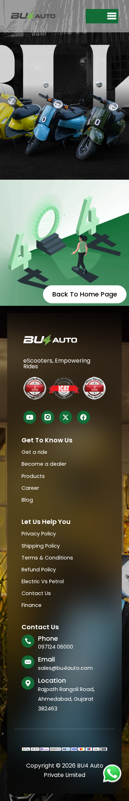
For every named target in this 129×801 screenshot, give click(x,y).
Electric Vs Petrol (43, 581)
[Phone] (28, 641)
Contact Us (36, 593)
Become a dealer (44, 464)
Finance (32, 605)
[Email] (28, 661)
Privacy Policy (39, 533)
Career (30, 488)
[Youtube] (29, 417)
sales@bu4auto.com (65, 668)
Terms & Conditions (47, 557)
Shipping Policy (41, 545)
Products (33, 476)
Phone (48, 638)
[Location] (28, 683)
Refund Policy (39, 569)
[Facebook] (83, 417)
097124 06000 (55, 646)
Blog (27, 499)
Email (46, 659)
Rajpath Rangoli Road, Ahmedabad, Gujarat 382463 (66, 699)
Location (52, 680)
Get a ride (34, 452)
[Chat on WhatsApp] (112, 773)
